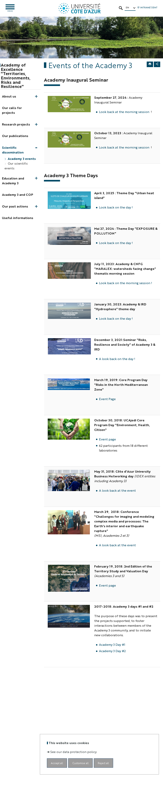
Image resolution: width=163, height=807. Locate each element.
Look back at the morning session (124, 112)
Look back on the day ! (116, 207)
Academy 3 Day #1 (112, 644)
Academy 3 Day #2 (112, 651)
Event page (107, 439)
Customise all (80, 763)
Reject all (103, 763)
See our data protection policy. (73, 752)
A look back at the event (117, 490)
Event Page (107, 399)
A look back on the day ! (117, 359)
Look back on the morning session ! (125, 283)
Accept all (57, 763)
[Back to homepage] (79, 8)
